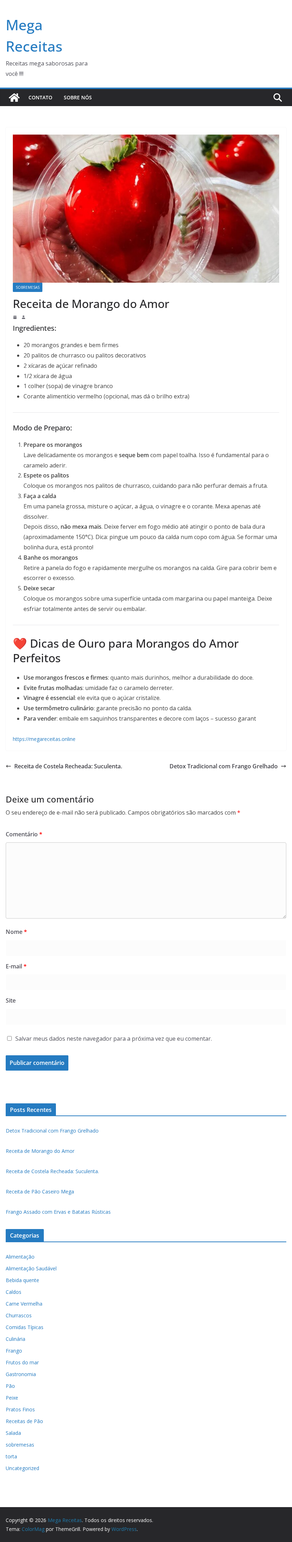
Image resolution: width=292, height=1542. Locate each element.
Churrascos (19, 1315)
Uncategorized (22, 1468)
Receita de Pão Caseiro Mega (40, 1191)
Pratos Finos (20, 1409)
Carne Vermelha (24, 1303)
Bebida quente (22, 1280)
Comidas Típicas (24, 1327)
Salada (13, 1432)
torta (11, 1456)
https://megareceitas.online (44, 739)
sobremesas (28, 287)
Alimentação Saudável (31, 1268)
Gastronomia (21, 1374)
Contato (40, 97)
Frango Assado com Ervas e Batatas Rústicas (58, 1211)
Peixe (12, 1397)
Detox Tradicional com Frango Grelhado (224, 766)
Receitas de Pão (24, 1421)
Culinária (15, 1338)
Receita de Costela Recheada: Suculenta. (68, 766)
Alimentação (20, 1256)
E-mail (16, 966)
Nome (16, 932)
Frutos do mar (22, 1362)
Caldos (13, 1292)
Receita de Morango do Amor (40, 1151)
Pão (10, 1385)
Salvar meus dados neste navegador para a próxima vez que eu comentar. (113, 1038)
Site (11, 1000)
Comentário (24, 834)
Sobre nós (78, 97)
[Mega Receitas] (14, 97)
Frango (14, 1350)
